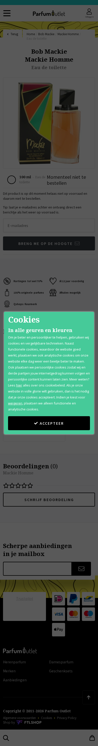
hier (19, 385)
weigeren (15, 403)
